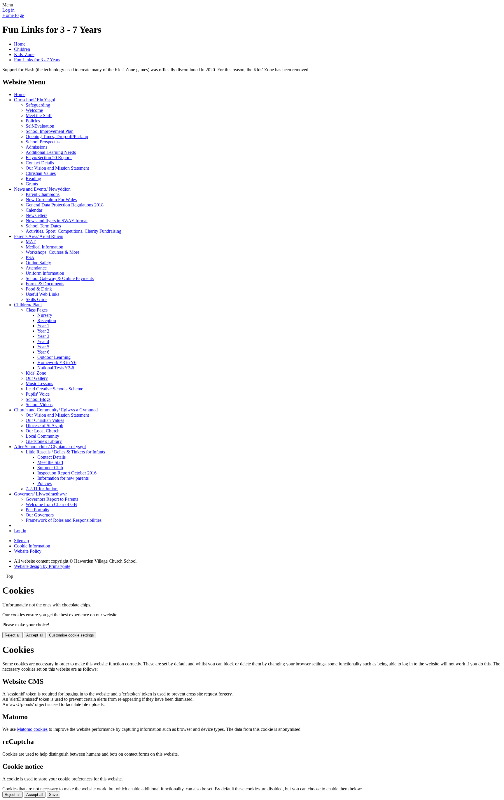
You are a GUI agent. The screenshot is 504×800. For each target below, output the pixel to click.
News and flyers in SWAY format (57, 220)
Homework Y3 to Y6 (56, 362)
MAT (31, 241)
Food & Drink (39, 288)
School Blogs (38, 399)
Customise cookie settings (71, 635)
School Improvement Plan (50, 131)
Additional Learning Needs (51, 152)
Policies (33, 120)
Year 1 (43, 325)
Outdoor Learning (54, 357)
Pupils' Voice (38, 394)
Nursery (44, 315)
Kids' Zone (24, 54)
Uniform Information (45, 273)
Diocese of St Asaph (44, 425)
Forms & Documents (45, 283)
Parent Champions (43, 194)
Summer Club (50, 467)
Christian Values (41, 173)
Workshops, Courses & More (52, 252)
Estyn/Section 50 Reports (49, 157)
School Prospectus (43, 141)
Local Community (42, 436)
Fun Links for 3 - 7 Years (37, 59)
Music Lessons (39, 383)
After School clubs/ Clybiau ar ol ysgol (50, 446)
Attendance (36, 267)
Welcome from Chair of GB (51, 504)
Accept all (34, 635)
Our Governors (40, 514)
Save (53, 794)
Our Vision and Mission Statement (57, 168)
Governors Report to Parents (52, 499)
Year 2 (43, 330)
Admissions (36, 147)
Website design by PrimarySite (42, 566)
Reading (33, 178)
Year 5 (43, 346)
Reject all (12, 635)
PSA (30, 257)
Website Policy (27, 551)
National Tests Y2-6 (55, 367)
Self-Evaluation (40, 126)
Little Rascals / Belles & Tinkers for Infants (65, 451)
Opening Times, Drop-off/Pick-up (57, 136)
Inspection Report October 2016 (67, 472)
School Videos (39, 404)
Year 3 (43, 336)
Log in (8, 10)
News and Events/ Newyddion (42, 189)
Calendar (34, 210)
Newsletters (36, 215)
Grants (32, 183)
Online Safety (38, 262)
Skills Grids (36, 299)
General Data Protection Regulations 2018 (65, 204)
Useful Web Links (42, 294)
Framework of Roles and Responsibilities (64, 520)
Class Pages (37, 309)
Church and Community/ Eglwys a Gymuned (56, 409)
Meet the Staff (39, 115)
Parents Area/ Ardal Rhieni (38, 236)
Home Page (13, 15)
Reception (46, 320)
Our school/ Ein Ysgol (34, 99)
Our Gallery (37, 378)
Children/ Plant (28, 304)
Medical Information (44, 246)
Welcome (34, 110)
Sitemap (21, 540)
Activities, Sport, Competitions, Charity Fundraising (73, 231)
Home (19, 43)
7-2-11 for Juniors (42, 488)
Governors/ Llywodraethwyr (40, 493)
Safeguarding (38, 104)
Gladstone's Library (44, 441)
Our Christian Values (45, 420)
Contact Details (40, 162)
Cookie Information (32, 545)
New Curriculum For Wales (51, 199)
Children (22, 49)
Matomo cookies (32, 729)
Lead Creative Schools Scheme (54, 388)
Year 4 (43, 341)
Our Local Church (43, 430)
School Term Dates (43, 225)
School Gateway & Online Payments (60, 278)
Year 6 (43, 351)
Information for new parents (63, 478)
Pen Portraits (37, 509)
